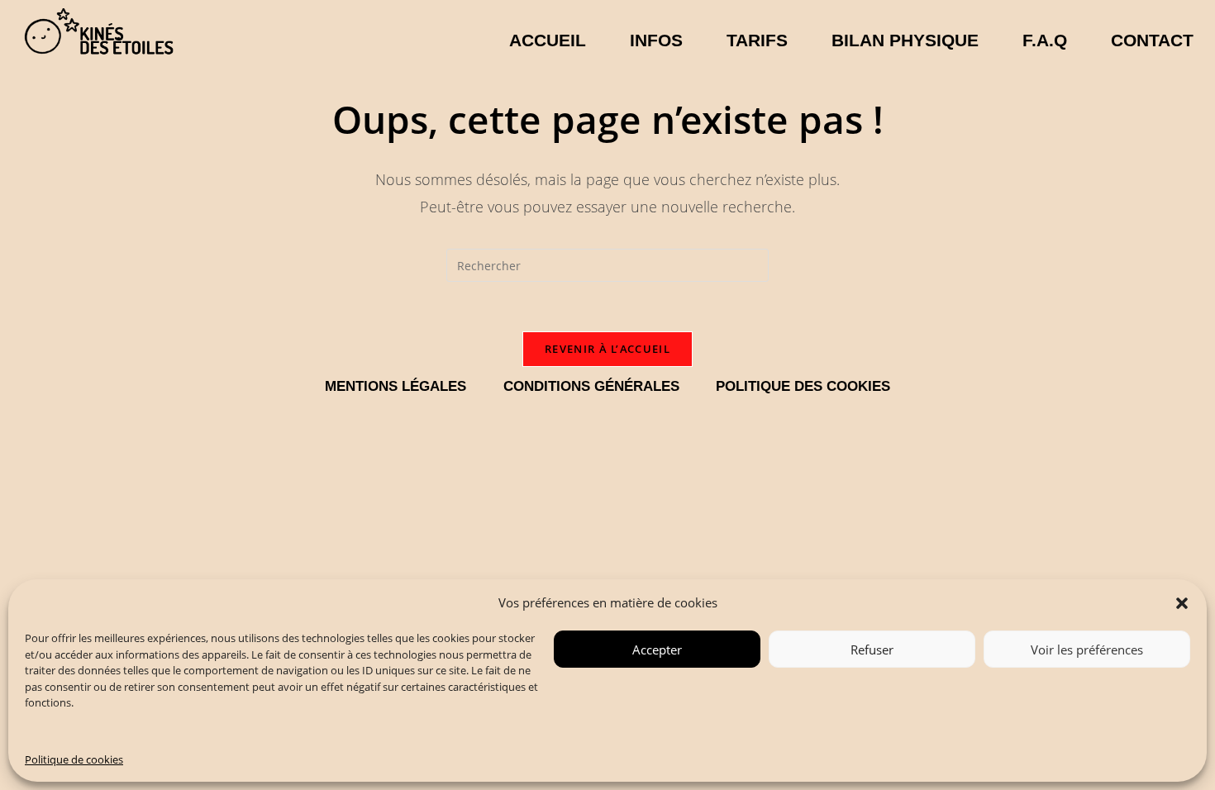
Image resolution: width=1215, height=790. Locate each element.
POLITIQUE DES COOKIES (803, 386)
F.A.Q (1044, 40)
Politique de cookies (74, 759)
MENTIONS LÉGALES (395, 386)
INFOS (656, 40)
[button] (1182, 603)
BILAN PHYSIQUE (905, 40)
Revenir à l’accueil (607, 348)
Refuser (871, 649)
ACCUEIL (547, 40)
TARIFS (757, 40)
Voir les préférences (1087, 649)
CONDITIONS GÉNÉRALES (591, 386)
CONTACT (1152, 40)
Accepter (657, 649)
